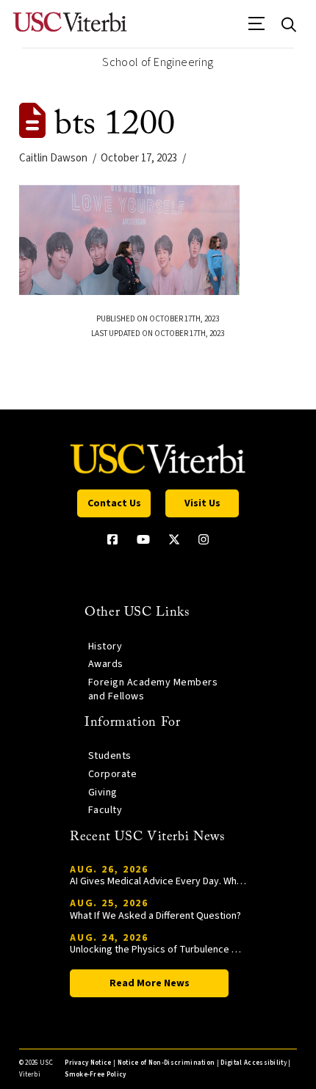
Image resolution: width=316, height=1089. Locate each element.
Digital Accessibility (253, 1063)
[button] (256, 28)
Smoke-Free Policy (95, 1074)
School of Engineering (157, 62)
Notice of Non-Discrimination (166, 1063)
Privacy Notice (88, 1063)
